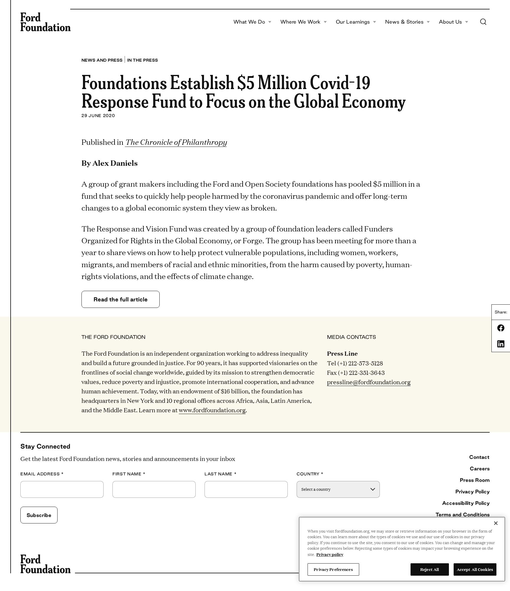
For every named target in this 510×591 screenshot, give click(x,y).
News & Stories (404, 21)
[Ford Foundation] (45, 21)
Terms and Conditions (463, 514)
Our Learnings (353, 21)
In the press (142, 60)
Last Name (220, 474)
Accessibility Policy (466, 503)
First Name (129, 474)
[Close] (495, 523)
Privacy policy (329, 554)
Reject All (429, 569)
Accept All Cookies (475, 569)
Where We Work (300, 21)
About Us (450, 21)
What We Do (249, 21)
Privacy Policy (472, 491)
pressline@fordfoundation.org (369, 381)
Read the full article (121, 299)
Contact (479, 457)
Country (310, 474)
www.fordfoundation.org (212, 410)
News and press (101, 60)
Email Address (42, 474)
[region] (402, 549)
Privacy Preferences (333, 569)
